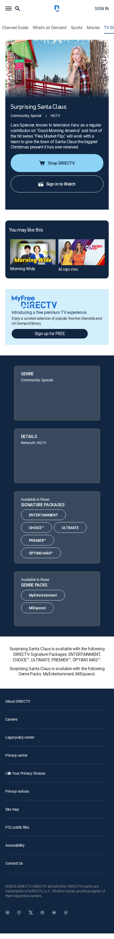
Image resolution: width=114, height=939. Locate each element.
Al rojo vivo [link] (68, 269)
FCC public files (17, 827)
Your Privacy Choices (28, 773)
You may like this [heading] (26, 230)
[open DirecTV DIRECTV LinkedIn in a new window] (7, 912)
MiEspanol (37, 607)
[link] (33, 252)
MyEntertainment (43, 595)
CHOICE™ (36, 527)
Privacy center (16, 755)
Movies (93, 27)
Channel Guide (15, 27)
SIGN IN (102, 8)
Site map (12, 809)
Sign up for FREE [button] (50, 333)
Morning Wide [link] (22, 269)
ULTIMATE (70, 527)
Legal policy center (19, 737)
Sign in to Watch (61, 184)
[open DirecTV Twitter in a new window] (31, 912)
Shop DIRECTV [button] (61, 163)
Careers (11, 719)
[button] (8, 8)
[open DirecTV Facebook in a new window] (19, 912)
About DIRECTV (17, 701)
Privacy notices (17, 791)
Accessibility (14, 845)
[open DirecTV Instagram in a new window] (42, 912)
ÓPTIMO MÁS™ (41, 553)
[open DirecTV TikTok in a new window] (66, 912)
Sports (76, 27)
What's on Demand (50, 27)
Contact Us (14, 863)
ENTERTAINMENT (43, 514)
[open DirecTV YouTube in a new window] (54, 912)
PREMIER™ (37, 540)
